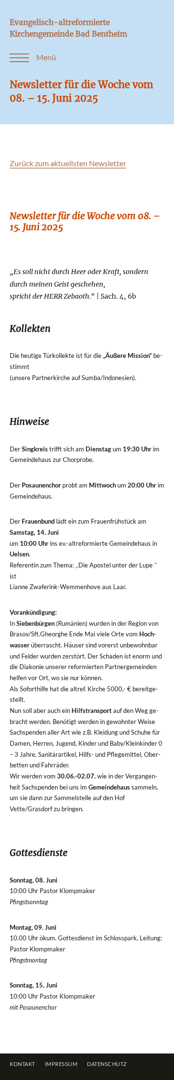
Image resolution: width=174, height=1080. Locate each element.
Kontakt (22, 1064)
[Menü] (14, 57)
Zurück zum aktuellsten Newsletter (68, 163)
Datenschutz (107, 1064)
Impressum (61, 1064)
